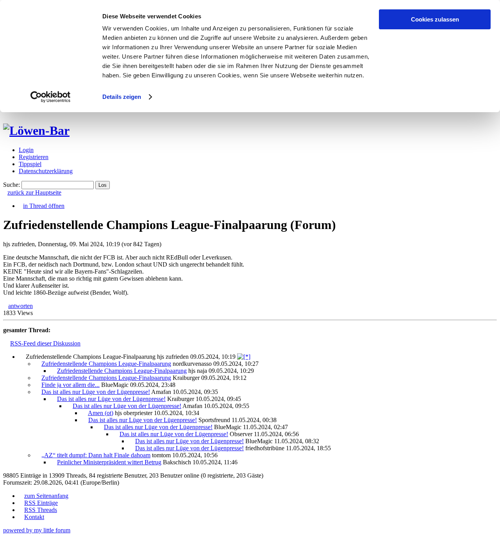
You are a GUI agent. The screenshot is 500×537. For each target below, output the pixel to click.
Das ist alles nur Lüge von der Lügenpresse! (95, 391)
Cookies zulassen (435, 19)
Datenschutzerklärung (46, 171)
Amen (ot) (100, 413)
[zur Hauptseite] (36, 131)
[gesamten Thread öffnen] (243, 356)
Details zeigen (121, 96)
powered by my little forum (36, 530)
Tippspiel (30, 164)
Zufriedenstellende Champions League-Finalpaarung (106, 363)
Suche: (11, 184)
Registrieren (33, 157)
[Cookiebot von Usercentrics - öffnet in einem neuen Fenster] (50, 97)
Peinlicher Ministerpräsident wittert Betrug (109, 462)
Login (26, 150)
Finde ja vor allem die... (70, 384)
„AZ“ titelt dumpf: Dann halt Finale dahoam (95, 455)
